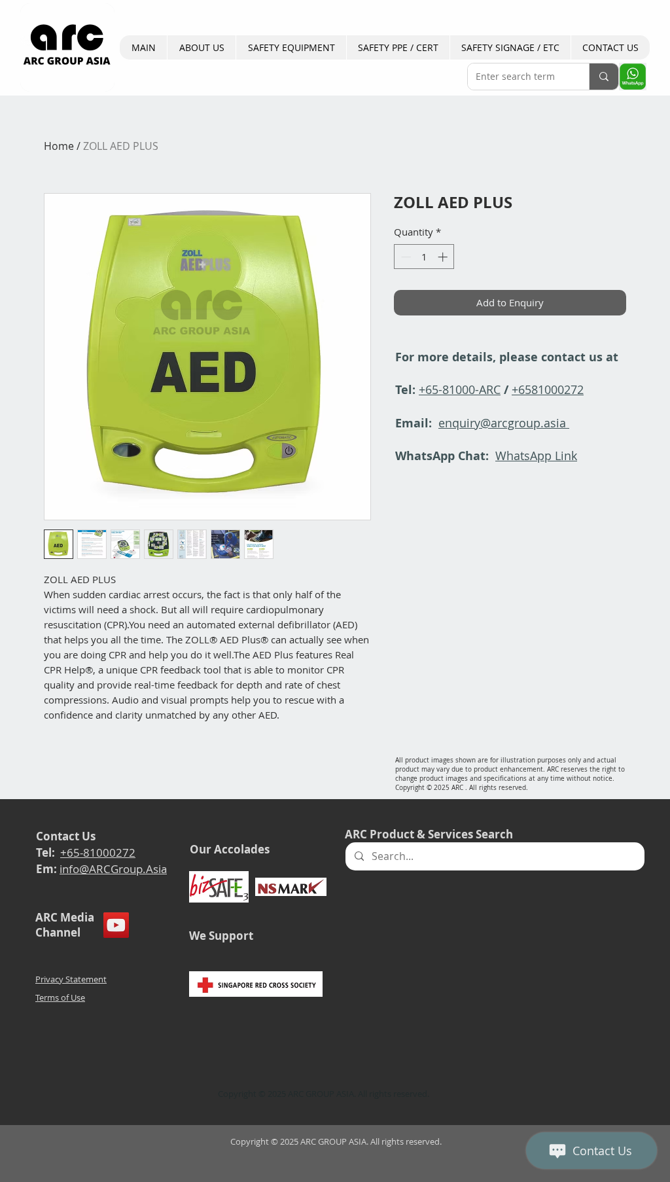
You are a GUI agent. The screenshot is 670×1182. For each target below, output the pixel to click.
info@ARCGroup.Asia (113, 868)
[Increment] (444, 257)
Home (59, 146)
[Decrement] (405, 257)
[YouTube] (116, 925)
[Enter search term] (603, 76)
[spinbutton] (424, 257)
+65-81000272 (97, 852)
